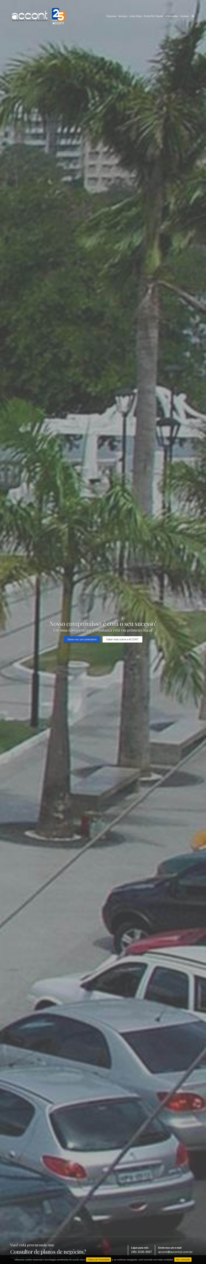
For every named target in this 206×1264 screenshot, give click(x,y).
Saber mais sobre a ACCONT (122, 639)
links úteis (135, 16)
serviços (122, 16)
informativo (171, 16)
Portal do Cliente (153, 16)
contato (184, 16)
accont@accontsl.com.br (175, 1252)
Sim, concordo (183, 1259)
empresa (111, 16)
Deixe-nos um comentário (82, 639)
